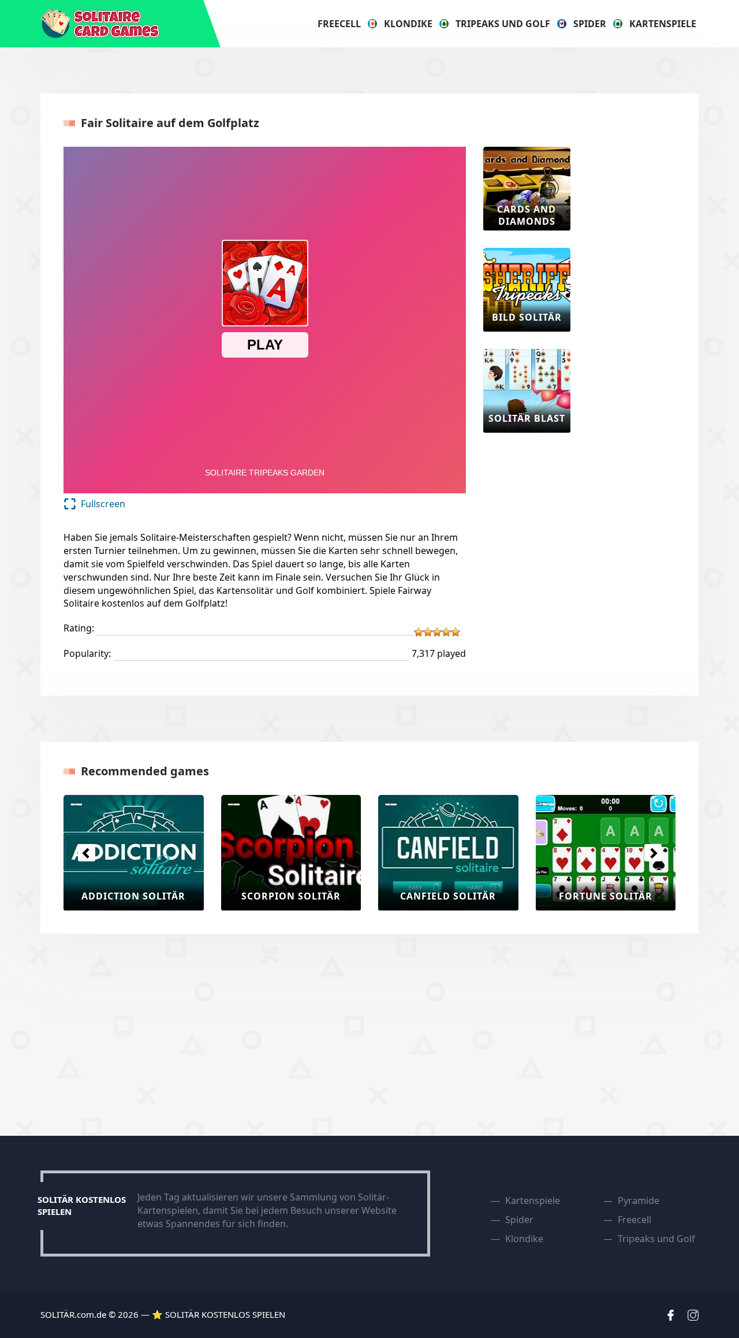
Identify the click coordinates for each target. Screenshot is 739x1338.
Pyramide (638, 1200)
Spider (589, 23)
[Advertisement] (634, 320)
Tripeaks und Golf (503, 23)
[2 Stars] (427, 632)
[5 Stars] (455, 632)
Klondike (408, 23)
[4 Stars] (446, 632)
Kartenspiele (662, 23)
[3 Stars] (437, 632)
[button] (86, 852)
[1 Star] (418, 632)
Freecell (339, 23)
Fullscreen (103, 503)
